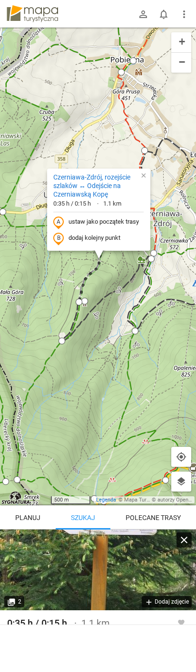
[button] (62, 341)
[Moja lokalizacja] (181, 457)
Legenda (106, 500)
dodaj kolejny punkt (94, 237)
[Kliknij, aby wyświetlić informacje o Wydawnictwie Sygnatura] (15, 497)
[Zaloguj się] (143, 14)
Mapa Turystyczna (145, 500)
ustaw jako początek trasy (104, 221)
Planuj (27, 517)
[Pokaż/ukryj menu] (184, 14)
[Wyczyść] (184, 540)
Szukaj (83, 517)
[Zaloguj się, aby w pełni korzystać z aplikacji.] (181, 622)
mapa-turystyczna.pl (32, 14)
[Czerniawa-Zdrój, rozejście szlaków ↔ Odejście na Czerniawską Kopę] (98, 570)
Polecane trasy (153, 517)
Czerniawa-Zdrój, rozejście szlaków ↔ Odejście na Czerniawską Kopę (91, 185)
